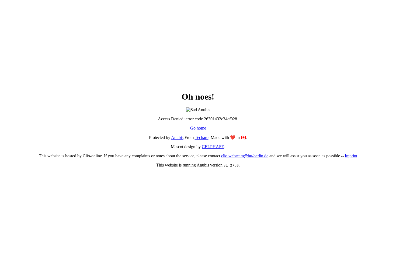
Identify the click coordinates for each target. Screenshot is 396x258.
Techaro (202, 137)
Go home (198, 128)
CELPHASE (213, 146)
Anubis (177, 137)
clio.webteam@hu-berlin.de (244, 156)
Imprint (351, 156)
